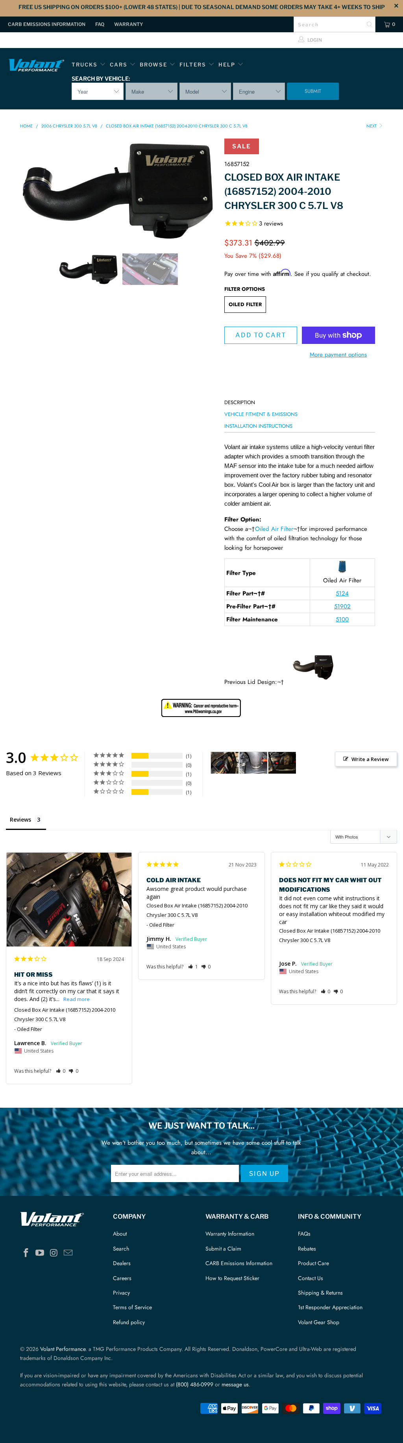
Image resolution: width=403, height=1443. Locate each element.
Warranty (128, 24)
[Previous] (30, 190)
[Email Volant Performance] (68, 1253)
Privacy (121, 1293)
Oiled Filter (245, 304)
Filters (193, 64)
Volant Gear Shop (318, 1322)
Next (372, 126)
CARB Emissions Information (46, 24)
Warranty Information (229, 1234)
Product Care (313, 1263)
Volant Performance (62, 1349)
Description (239, 402)
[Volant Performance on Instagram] (54, 1253)
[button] (60, 1071)
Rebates (307, 1249)
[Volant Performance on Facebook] (26, 1253)
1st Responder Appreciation (330, 1307)
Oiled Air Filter (274, 529)
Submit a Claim (223, 1249)
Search (121, 1249)
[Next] (206, 190)
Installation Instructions (258, 426)
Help (226, 64)
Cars (119, 64)
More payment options (338, 354)
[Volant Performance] (36, 66)
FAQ (99, 24)
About (120, 1234)
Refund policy (129, 1322)
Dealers (122, 1263)
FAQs (304, 1234)
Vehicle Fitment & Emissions (261, 414)
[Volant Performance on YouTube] (40, 1253)
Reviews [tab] (20, 819)
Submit (313, 91)
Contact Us (310, 1278)
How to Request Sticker (232, 1278)
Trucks (85, 64)
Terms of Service (132, 1307)
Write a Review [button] (370, 759)
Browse (153, 64)
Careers (122, 1278)
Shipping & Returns (320, 1293)
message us (235, 1384)
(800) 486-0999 (194, 1384)
